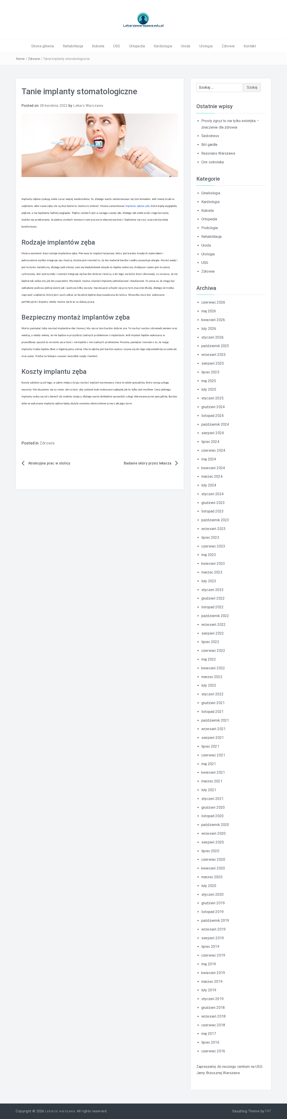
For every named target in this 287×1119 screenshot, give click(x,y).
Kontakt (250, 46)
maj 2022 (208, 659)
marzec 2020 (211, 877)
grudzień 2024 (213, 407)
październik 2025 (215, 346)
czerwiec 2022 (213, 650)
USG (116, 46)
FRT (268, 1111)
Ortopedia (137, 46)
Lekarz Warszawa (88, 105)
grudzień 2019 (213, 903)
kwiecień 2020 (213, 868)
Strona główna (42, 46)
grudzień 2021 (213, 703)
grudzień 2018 (213, 1007)
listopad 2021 (212, 712)
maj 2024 (208, 459)
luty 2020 (208, 886)
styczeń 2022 (212, 694)
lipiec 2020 (210, 851)
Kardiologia (163, 46)
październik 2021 (215, 720)
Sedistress (210, 136)
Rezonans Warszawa (218, 153)
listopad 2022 (212, 607)
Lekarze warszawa (60, 1111)
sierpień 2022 (212, 633)
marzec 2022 (211, 677)
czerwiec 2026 (213, 302)
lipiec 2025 (210, 372)
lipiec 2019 (210, 946)
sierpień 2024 (212, 433)
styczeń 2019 (212, 999)
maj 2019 (208, 964)
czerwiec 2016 (213, 1051)
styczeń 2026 (212, 337)
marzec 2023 (211, 572)
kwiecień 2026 (213, 320)
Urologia (206, 46)
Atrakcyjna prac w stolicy (49, 463)
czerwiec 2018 (213, 1025)
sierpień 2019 (212, 938)
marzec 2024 (211, 476)
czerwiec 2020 (213, 859)
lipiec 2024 (210, 442)
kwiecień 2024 (213, 468)
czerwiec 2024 (213, 450)
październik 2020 (215, 825)
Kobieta (98, 46)
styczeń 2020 (212, 894)
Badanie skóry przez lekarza (147, 463)
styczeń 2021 (212, 799)
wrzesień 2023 (213, 529)
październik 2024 (215, 424)
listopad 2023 (212, 511)
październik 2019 (215, 920)
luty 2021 (208, 790)
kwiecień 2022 (213, 668)
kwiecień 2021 (213, 772)
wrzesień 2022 (213, 624)
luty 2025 (208, 389)
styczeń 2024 (212, 494)
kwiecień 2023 (213, 563)
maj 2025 (208, 381)
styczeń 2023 (212, 590)
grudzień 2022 (213, 598)
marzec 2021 (211, 781)
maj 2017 (208, 1033)
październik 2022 (215, 616)
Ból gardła (209, 144)
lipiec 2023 (210, 537)
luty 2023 (208, 581)
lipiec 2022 (210, 642)
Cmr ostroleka (212, 162)
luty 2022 (208, 685)
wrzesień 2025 (213, 355)
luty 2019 (208, 990)
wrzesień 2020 (213, 833)
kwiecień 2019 (213, 973)
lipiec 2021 (210, 746)
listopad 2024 (212, 416)
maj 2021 (208, 764)
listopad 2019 (212, 912)
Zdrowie (228, 46)
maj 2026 (208, 311)
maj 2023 (208, 555)
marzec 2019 (211, 981)
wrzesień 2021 (213, 729)
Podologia (209, 228)
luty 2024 (208, 485)
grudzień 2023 (213, 503)
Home (20, 59)
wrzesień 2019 (213, 929)
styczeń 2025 (212, 398)
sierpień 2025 (212, 363)
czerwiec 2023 (213, 546)
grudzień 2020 (213, 807)
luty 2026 (208, 328)
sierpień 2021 (212, 738)
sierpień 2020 (212, 842)
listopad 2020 (212, 816)
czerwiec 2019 (213, 955)
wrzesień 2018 (213, 1016)
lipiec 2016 (210, 1042)
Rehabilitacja (73, 46)
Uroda (185, 46)
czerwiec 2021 (213, 755)
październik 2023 (215, 520)
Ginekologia (210, 193)
